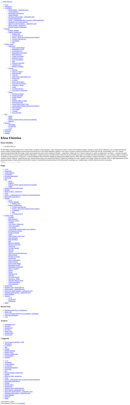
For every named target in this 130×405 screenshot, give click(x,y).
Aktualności (8, 6)
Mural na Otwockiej (18, 63)
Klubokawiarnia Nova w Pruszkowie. (16, 310)
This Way (15, 75)
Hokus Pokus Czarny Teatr (20, 104)
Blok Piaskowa (16, 54)
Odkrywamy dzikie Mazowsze (21, 77)
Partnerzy (11, 121)
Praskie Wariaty (17, 97)
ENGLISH (8, 130)
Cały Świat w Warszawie (19, 90)
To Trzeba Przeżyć (17, 89)
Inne (13, 42)
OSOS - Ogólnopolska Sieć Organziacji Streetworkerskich (22, 379)
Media (10, 118)
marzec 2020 (8, 331)
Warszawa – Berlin (18, 85)
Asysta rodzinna (13, 11)
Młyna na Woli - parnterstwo (13, 376)
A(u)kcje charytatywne (19, 39)
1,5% (6, 317)
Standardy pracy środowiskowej (18, 22)
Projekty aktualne (13, 30)
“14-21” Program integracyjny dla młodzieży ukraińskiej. (22, 313)
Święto (14, 99)
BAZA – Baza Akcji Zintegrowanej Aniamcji (25, 37)
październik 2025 (10, 324)
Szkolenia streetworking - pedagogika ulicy (18, 393)
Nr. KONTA (12, 126)
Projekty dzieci (9, 44)
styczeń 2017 (8, 335)
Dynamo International (15, 18)
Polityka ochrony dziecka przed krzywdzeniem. (22, 119)
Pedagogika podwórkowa (16, 13)
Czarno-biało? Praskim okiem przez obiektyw (26, 106)
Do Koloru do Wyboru (19, 83)
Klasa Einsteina (17, 107)
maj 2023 (7, 326)
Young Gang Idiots (18, 56)
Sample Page (8, 286)
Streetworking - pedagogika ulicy (15, 390)
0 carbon (14, 80)
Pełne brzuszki (16, 73)
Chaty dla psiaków (17, 59)
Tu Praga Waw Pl (17, 35)
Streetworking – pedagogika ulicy (18, 10)
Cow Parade (16, 109)
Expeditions (15, 41)
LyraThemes (21, 403)
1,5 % (10, 128)
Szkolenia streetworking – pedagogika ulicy (21, 17)
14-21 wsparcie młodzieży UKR (14, 342)
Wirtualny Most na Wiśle (19, 101)
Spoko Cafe (8, 312)
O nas (6, 5)
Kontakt (7, 133)
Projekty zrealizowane (15, 32)
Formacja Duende (17, 95)
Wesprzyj (7, 123)
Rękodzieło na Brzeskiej (19, 53)
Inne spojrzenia (16, 112)
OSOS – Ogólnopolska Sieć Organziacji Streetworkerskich (26, 20)
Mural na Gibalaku (18, 66)
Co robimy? (8, 345)
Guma (14, 87)
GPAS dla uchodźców (11, 315)
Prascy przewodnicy (18, 82)
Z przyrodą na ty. (17, 51)
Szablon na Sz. (16, 65)
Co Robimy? (8, 8)
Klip (13, 61)
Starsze (10, 92)
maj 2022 (7, 329)
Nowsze (10, 68)
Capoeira (15, 111)
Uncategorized (9, 356)
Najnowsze (11, 46)
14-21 (10, 200)
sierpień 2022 (9, 328)
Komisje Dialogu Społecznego (17, 27)
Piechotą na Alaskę (18, 94)
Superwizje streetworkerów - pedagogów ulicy (19, 391)
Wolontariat (11, 124)
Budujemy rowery (17, 58)
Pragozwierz (16, 78)
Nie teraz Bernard (17, 102)
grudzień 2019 (9, 333)
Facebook (7, 131)
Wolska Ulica (16, 34)
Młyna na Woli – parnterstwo (17, 25)
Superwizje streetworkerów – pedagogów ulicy (22, 23)
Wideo (10, 116)
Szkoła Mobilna (13, 15)
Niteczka (15, 70)
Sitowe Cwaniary (17, 71)
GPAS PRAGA (7, 1)
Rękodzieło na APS (18, 49)
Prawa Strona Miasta (18, 47)
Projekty (7, 29)
